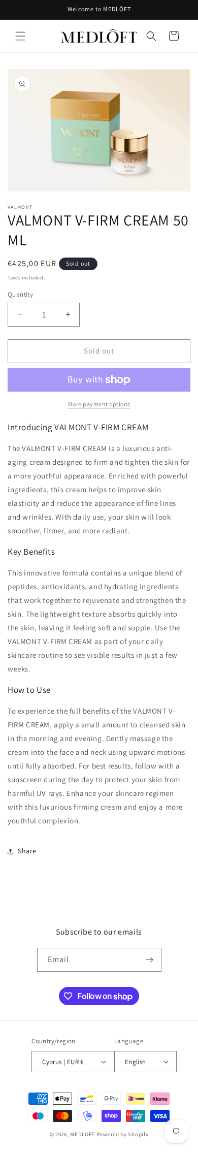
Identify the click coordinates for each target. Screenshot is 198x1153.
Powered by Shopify (122, 1134)
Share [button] (27, 850)
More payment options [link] (99, 404)
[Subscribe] (150, 960)
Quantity (20, 294)
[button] (20, 36)
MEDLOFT (82, 1134)
